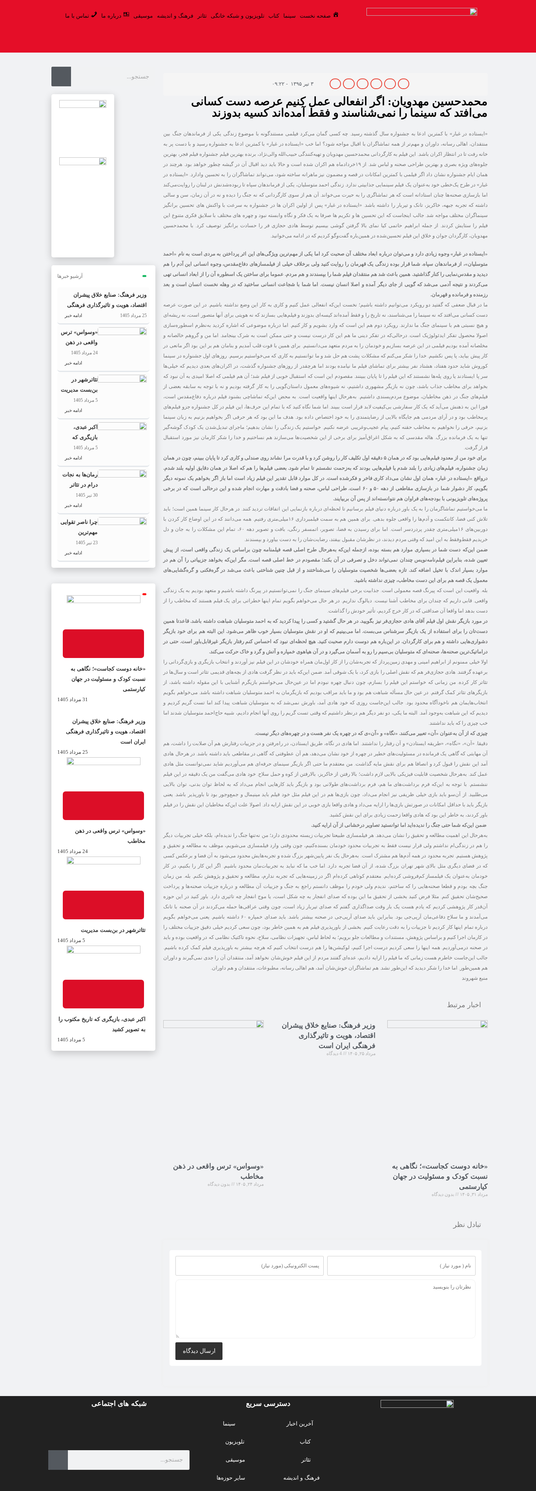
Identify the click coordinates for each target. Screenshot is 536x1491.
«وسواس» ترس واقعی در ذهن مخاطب (79, 342)
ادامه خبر (73, 315)
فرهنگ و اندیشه (175, 16)
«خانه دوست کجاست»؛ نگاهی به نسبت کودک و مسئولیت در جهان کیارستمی (440, 1176)
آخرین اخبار (299, 1424)
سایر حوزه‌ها (231, 1478)
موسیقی (143, 16)
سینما (289, 16)
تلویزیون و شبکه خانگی (237, 16)
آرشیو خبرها (70, 276)
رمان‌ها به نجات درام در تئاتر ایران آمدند (80, 485)
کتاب (273, 16)
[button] (404, 83)
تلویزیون (234, 1442)
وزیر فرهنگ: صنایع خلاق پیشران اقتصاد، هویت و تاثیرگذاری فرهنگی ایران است (329, 1035)
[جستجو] (61, 76)
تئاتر (202, 16)
